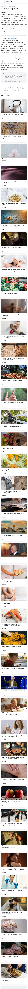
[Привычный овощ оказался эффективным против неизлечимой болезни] (14, 287)
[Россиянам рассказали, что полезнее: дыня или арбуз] (14, 464)
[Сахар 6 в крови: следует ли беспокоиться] (14, 885)
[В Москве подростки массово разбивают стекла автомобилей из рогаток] (14, 220)
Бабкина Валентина (12, 38)
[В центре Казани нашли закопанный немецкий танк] (14, 486)
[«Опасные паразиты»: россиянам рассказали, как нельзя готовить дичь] (14, 952)
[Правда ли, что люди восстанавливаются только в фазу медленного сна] (14, 841)
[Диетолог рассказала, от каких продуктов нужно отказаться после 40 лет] (14, 752)
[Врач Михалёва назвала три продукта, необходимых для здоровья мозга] (14, 619)
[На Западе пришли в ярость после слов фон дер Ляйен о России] (14, 686)
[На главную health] (9, 1)
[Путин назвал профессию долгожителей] (14, 553)
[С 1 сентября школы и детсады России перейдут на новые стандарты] (14, 708)
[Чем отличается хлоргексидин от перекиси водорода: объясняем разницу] (14, 730)
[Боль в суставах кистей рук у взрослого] (14, 929)
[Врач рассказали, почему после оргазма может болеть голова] (14, 353)
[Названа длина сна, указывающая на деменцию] (14, 242)
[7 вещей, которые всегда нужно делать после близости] (14, 907)
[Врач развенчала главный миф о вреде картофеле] (14, 974)
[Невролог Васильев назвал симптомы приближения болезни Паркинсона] (14, 420)
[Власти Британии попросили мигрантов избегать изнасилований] (14, 531)
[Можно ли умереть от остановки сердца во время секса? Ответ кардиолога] (14, 265)
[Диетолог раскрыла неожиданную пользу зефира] (14, 154)
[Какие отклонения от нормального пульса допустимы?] (14, 331)
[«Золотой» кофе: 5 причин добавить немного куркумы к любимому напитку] (14, 641)
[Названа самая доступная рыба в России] (14, 508)
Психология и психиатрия (14, 6)
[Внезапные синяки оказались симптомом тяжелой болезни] (14, 774)
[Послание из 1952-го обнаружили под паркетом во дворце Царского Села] (14, 132)
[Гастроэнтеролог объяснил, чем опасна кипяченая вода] (14, 109)
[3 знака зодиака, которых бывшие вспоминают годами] (14, 442)
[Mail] (4, 1)
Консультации (4, 6)
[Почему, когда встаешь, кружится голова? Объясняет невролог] (14, 176)
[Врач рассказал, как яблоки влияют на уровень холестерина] (14, 375)
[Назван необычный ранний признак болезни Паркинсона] (14, 398)
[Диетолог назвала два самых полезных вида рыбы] (14, 198)
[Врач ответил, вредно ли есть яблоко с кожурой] (14, 796)
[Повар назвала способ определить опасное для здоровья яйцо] (14, 575)
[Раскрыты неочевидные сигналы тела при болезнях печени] (14, 597)
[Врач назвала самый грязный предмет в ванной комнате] (14, 309)
